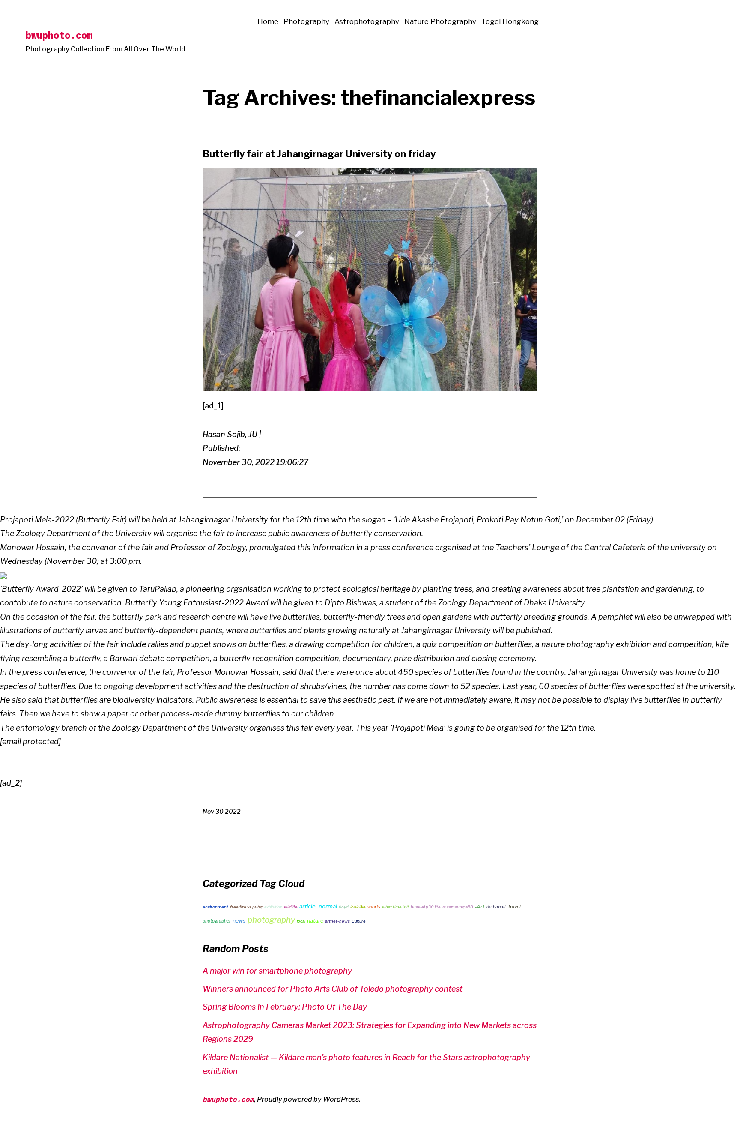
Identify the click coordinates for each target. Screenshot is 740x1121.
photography (271, 920)
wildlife (291, 907)
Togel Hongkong (510, 21)
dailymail (496, 907)
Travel (514, 907)
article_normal (318, 906)
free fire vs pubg (246, 907)
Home (267, 21)
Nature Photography (440, 21)
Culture (358, 921)
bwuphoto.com (59, 35)
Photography (306, 21)
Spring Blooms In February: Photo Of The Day (285, 1006)
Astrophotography (366, 21)
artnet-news (337, 921)
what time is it (395, 907)
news (239, 920)
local (301, 921)
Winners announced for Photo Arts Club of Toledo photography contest (332, 988)
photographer (217, 920)
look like (358, 907)
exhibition (273, 907)
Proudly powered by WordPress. (309, 1099)
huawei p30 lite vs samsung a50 (442, 907)
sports (373, 906)
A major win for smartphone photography (277, 970)
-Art (480, 907)
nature (315, 920)
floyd (344, 907)
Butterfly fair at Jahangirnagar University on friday (319, 153)
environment (215, 907)
